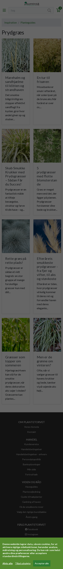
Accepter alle (42, 563)
